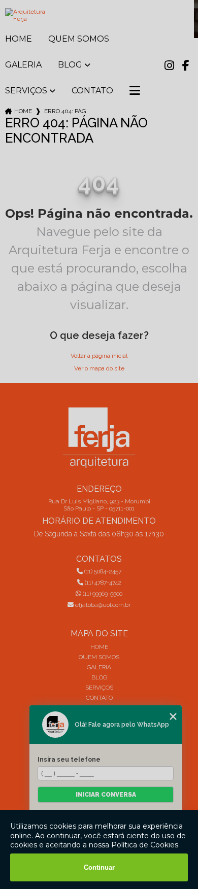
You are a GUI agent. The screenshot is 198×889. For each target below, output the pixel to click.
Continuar (99, 867)
